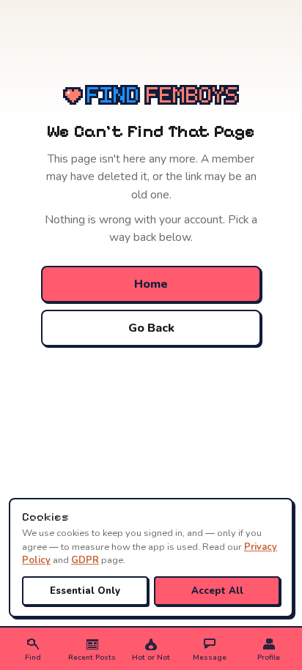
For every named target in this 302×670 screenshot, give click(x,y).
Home (151, 284)
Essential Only (85, 591)
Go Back (151, 328)
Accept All (217, 591)
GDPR (85, 560)
